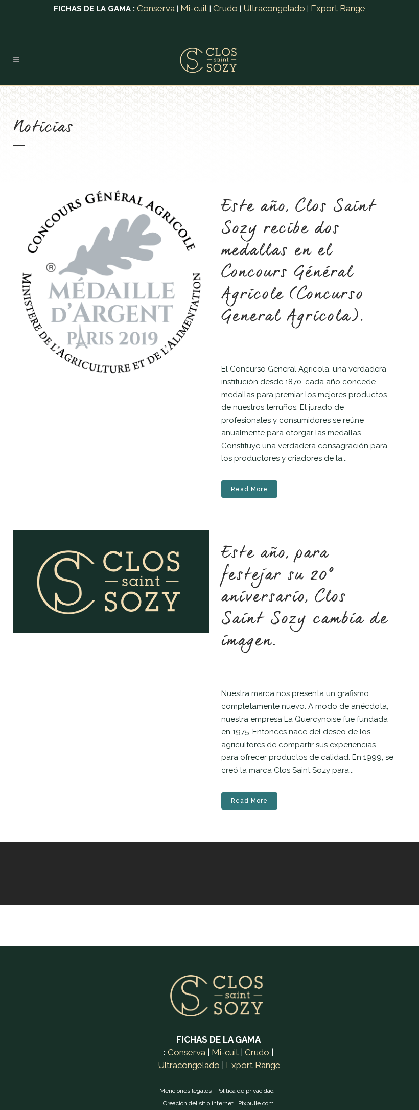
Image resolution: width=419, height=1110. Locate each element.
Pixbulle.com (256, 1103)
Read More (249, 489)
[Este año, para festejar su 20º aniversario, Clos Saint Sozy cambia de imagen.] (111, 581)
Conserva (156, 8)
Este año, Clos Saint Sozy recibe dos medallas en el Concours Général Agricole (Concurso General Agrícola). (298, 262)
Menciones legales (185, 1090)
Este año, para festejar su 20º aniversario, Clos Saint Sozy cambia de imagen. (304, 597)
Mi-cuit (193, 8)
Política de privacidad (245, 1090)
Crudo (225, 8)
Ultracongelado (274, 8)
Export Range (338, 8)
